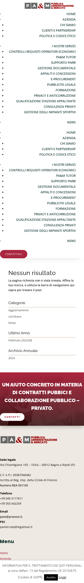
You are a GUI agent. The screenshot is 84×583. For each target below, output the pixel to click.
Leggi (62, 577)
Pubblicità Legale (61, 84)
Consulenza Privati (60, 106)
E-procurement (63, 79)
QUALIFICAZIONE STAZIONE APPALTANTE (46, 101)
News (71, 122)
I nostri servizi (64, 46)
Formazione (66, 90)
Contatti (12, 417)
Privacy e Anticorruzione (55, 96)
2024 (11, 358)
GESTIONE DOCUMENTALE (57, 68)
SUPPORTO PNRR (63, 62)
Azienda (69, 19)
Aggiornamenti (18, 310)
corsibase (14, 316)
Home (71, 14)
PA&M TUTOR (66, 57)
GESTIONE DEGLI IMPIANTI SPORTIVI (50, 112)
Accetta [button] (50, 577)
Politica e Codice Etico (57, 36)
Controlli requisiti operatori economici (42, 52)
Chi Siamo (68, 25)
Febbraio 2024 (18, 340)
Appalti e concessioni (58, 74)
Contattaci (13, 254)
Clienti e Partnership (59, 30)
